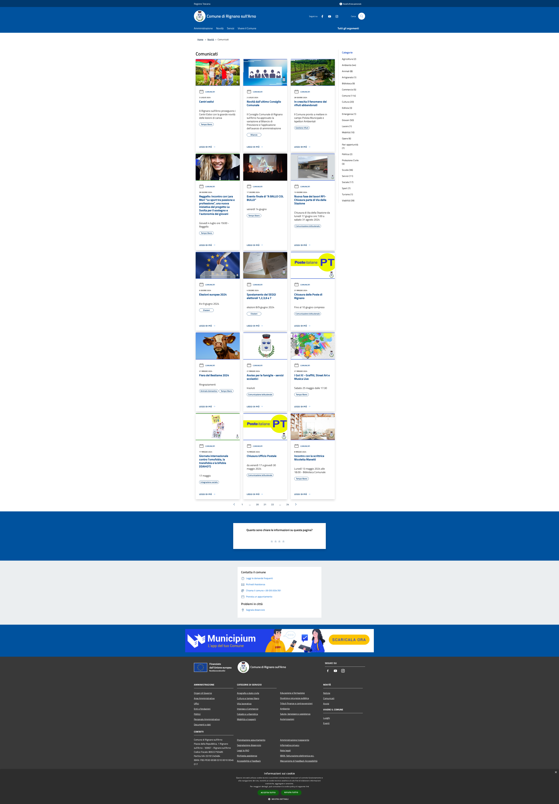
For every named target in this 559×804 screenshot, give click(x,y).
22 (272, 504)
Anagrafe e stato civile (248, 693)
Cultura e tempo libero (248, 698)
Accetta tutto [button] (268, 792)
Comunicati (210, 91)
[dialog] (279, 786)
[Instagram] (336, 16)
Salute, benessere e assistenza (295, 714)
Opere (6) (346, 138)
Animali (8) (347, 71)
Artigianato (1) (349, 77)
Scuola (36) (347, 170)
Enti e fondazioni (202, 709)
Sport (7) (346, 188)
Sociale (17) (347, 182)
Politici (197, 714)
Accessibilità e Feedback (249, 761)
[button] (279, 799)
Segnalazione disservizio (249, 745)
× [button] (556, 772)
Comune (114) (349, 95)
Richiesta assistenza (247, 755)
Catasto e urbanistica (247, 714)
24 (287, 504)
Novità (210, 39)
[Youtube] (328, 16)
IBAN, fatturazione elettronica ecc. (297, 755)
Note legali (285, 750)
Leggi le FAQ (243, 750)
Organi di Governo (203, 693)
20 (257, 504)
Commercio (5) (349, 89)
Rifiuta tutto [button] (291, 792)
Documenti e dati (202, 724)
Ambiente (285, 708)
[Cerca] (361, 16)
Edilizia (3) (347, 108)
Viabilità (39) (348, 200)
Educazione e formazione (292, 693)
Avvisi (326, 703)
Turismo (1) (347, 194)
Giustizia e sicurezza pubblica (294, 698)
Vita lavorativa (244, 703)
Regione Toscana (202, 4)
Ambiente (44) (349, 65)
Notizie (326, 693)
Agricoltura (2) (349, 59)
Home (200, 39)
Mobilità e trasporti (246, 719)
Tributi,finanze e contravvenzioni (296, 703)
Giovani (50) (348, 120)
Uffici (196, 703)
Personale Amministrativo (207, 719)
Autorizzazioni (287, 719)
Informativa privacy (289, 745)
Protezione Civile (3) (350, 162)
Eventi (326, 723)
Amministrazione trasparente (294, 740)
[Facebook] (321, 16)
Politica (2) (347, 154)
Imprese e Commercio (247, 709)
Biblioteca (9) (348, 83)
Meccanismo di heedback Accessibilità (298, 761)
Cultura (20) (348, 102)
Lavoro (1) (347, 126)
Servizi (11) (347, 176)
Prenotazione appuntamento (251, 740)
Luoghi (326, 718)
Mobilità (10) (348, 132)
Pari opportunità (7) (350, 146)
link (307, 786)
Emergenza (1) (349, 114)
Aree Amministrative (204, 698)
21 (265, 504)
